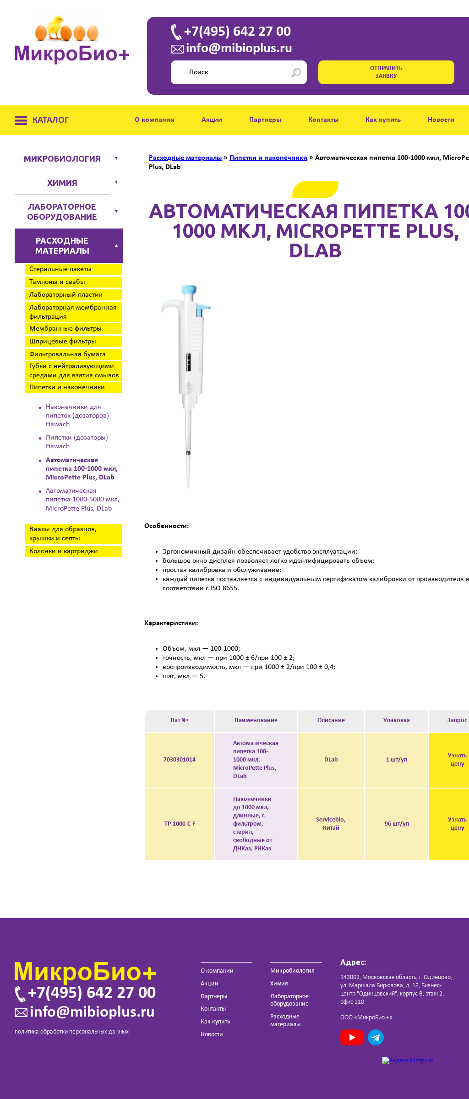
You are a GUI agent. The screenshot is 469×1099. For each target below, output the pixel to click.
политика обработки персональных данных (72, 1031)
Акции (212, 120)
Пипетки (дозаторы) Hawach (77, 442)
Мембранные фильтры (65, 328)
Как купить (383, 120)
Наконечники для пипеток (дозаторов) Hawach (77, 415)
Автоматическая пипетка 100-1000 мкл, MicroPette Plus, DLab (82, 469)
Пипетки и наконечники (67, 387)
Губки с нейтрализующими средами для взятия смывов (74, 371)
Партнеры (265, 120)
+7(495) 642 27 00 (237, 32)
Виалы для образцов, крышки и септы (63, 534)
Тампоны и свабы (57, 282)
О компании (155, 120)
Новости (441, 120)
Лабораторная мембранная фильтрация (73, 312)
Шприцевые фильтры (62, 341)
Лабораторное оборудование (62, 211)
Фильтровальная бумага (67, 354)
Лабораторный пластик (65, 295)
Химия (62, 182)
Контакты (323, 120)
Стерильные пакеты (60, 269)
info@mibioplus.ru (239, 49)
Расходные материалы (62, 245)
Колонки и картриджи (63, 551)
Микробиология (62, 158)
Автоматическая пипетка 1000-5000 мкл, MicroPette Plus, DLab (83, 499)
